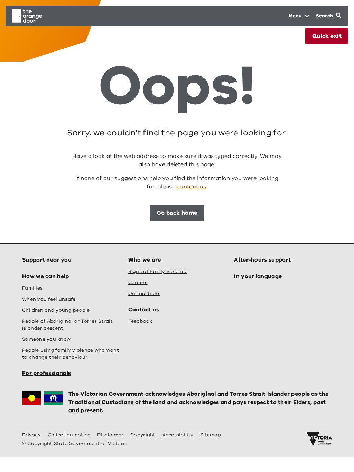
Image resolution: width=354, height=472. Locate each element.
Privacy (31, 435)
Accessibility (178, 435)
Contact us (143, 309)
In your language (258, 276)
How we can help (45, 276)
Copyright (142, 435)
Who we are (144, 260)
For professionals (46, 373)
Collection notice (69, 435)
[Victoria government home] (319, 439)
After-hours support (262, 260)
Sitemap (210, 435)
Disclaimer (110, 435)
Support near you (47, 260)
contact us (191, 186)
